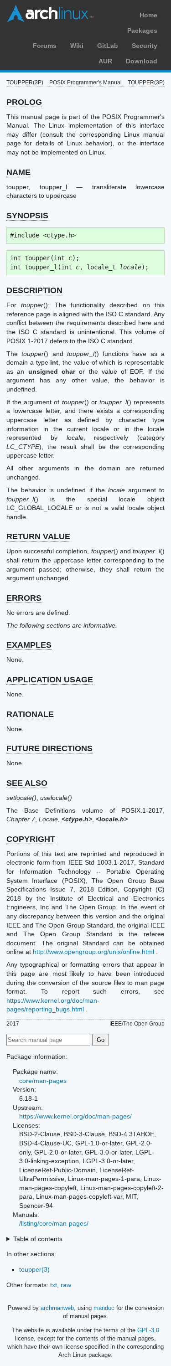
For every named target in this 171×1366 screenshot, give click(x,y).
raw (66, 1285)
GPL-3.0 (148, 1330)
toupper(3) (34, 1269)
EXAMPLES (29, 644)
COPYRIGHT (30, 839)
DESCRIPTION (34, 290)
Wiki (76, 45)
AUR (105, 61)
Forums (45, 45)
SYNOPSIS (27, 215)
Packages (142, 30)
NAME (18, 172)
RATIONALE (30, 714)
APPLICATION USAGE (49, 679)
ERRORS (23, 598)
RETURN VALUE (38, 536)
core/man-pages (43, 1080)
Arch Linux (50, 14)
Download (141, 61)
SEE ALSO (26, 783)
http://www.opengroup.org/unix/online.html (93, 951)
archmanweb (57, 1307)
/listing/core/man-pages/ (53, 1223)
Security (144, 45)
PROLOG (24, 102)
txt (53, 1285)
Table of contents (37, 1238)
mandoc (103, 1307)
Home (148, 15)
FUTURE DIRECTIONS (49, 748)
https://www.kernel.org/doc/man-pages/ (75, 1116)
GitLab (107, 45)
